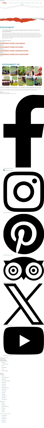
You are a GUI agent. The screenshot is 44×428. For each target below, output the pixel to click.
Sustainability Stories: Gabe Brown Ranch (14, 50)
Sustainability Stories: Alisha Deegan (12, 43)
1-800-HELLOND (2, 358)
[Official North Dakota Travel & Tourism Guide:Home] (4, 3)
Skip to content (2, 0)
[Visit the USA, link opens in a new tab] (4, 399)
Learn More (1, 44)
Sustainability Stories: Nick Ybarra (11, 47)
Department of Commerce (5, 406)
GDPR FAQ (3, 411)
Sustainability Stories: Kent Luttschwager (14, 54)
